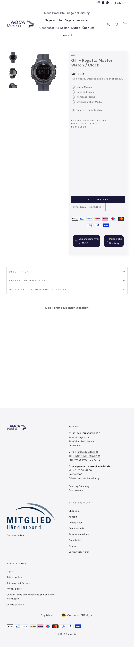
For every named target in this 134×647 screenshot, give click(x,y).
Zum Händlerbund (16, 535)
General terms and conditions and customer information (31, 596)
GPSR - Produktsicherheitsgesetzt (38, 289)
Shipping (91, 78)
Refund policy (14, 577)
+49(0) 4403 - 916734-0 (86, 456)
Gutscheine (75, 540)
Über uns (88, 28)
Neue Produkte (54, 13)
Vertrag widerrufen (79, 552)
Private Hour (75, 522)
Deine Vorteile (76, 528)
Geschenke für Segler (54, 28)
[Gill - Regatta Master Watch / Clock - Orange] (77, 181)
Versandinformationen (28, 280)
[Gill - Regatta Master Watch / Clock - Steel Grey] (73, 181)
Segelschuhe (54, 20)
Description (19, 271)
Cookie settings (15, 604)
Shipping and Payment (19, 583)
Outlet (75, 28)
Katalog (73, 546)
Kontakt (67, 35)
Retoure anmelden (79, 534)
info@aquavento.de (87, 451)
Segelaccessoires (77, 20)
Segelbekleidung (78, 13)
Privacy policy (14, 588)
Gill (74, 55)
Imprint (10, 571)
